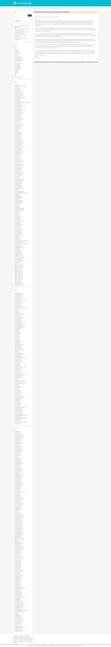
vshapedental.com (18, 591)
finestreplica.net (17, 541)
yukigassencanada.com (19, 498)
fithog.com (16, 372)
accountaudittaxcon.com (19, 220)
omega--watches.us (18, 305)
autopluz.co (16, 310)
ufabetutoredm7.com (18, 278)
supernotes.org (17, 207)
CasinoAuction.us (18, 391)
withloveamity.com (18, 470)
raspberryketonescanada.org (20, 587)
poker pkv (16, 51)
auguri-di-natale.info (18, 302)
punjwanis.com (17, 85)
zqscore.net (16, 212)
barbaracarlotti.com (18, 408)
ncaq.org (16, 456)
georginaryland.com (18, 375)
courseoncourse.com (18, 95)
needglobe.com (17, 236)
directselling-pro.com (18, 622)
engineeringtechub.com (19, 173)
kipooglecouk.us (17, 392)
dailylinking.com (17, 464)
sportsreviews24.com (18, 181)
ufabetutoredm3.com (18, 277)
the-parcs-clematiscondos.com (20, 86)
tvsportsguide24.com (18, 180)
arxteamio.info (17, 218)
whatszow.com (17, 478)
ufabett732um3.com (18, 552)
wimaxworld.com (17, 356)
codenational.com (18, 618)
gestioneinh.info (17, 564)
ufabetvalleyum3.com (18, 279)
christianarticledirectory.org (20, 422)
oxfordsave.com (17, 136)
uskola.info (16, 553)
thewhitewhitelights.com (19, 377)
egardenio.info (17, 216)
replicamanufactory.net (19, 516)
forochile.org (17, 350)
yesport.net (16, 129)
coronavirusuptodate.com (19, 503)
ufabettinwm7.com (18, 270)
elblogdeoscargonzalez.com (20, 367)
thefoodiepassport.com (19, 396)
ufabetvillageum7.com (19, 528)
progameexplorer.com (18, 619)
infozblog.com (17, 364)
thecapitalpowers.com (18, 258)
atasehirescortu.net (18, 172)
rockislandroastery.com (19, 620)
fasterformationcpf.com (19, 123)
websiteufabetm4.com (19, 533)
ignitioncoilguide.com (18, 626)
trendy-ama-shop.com (18, 569)
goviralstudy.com (17, 403)
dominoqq (16, 70)
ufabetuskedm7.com (18, 275)
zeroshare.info (17, 337)
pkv (15, 75)
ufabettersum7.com (18, 269)
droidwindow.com (18, 573)
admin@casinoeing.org (39, 17)
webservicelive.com (18, 631)
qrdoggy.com (17, 195)
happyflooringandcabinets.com (20, 192)
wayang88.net (17, 532)
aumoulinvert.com (18, 395)
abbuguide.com (17, 474)
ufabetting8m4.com (18, 522)
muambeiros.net (17, 363)
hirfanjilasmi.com (17, 230)
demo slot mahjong (18, 56)
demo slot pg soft (18, 60)
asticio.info (16, 215)
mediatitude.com (17, 315)
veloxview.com (17, 281)
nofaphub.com (17, 447)
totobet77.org (17, 263)
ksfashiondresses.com (18, 201)
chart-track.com (17, 352)
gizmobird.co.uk (17, 297)
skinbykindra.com (18, 615)
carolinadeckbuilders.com (19, 326)
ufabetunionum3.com (18, 524)
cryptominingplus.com (18, 142)
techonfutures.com (18, 584)
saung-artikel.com (18, 138)
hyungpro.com (17, 158)
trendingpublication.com (19, 265)
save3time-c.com (18, 311)
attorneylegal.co (17, 176)
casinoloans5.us (17, 389)
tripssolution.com (18, 495)
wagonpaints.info (17, 555)
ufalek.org (16, 189)
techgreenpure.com (18, 482)
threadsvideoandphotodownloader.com (22, 102)
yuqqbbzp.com (17, 501)
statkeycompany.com (18, 325)
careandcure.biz (17, 226)
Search (15, 12)
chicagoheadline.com (18, 438)
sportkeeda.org (17, 223)
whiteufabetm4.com (18, 534)
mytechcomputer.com (18, 627)
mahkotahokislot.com (18, 187)
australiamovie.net (18, 295)
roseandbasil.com (18, 376)
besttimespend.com (18, 224)
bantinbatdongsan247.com (19, 97)
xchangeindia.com (18, 599)
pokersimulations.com (18, 514)
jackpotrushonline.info (18, 106)
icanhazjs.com (17, 400)
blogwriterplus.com (18, 90)
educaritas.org (17, 452)
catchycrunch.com (18, 446)
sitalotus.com (17, 205)
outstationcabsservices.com (20, 596)
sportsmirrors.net (18, 169)
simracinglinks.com (18, 318)
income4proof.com (18, 451)
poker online (21, 641)
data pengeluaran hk (18, 59)
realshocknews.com (18, 197)
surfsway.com (17, 486)
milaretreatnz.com (18, 340)
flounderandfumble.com (19, 542)
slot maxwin (30, 638)
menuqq (15, 635)
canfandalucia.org (18, 592)
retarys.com (16, 122)
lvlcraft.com (16, 490)
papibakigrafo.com (18, 399)
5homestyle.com (17, 423)
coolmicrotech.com (18, 600)
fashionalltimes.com (18, 606)
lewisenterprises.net (18, 462)
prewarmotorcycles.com (19, 317)
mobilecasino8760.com (19, 387)
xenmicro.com (17, 458)
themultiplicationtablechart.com (21, 418)
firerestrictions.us (18, 360)
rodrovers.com (17, 494)
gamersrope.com (17, 110)
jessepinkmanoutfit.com (19, 119)
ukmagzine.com (17, 115)
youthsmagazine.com (18, 152)
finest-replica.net (18, 563)
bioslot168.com (17, 628)
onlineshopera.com (18, 459)
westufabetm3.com (18, 282)
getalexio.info (17, 219)
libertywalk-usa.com (18, 294)
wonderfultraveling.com (19, 353)
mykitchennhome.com (18, 393)
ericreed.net (16, 384)
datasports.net (17, 171)
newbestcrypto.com (18, 134)
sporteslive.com (17, 162)
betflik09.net (17, 455)
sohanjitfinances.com (18, 252)
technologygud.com (18, 196)
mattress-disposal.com (19, 191)
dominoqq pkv (20, 635)
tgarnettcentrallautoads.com (20, 307)
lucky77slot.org (17, 184)
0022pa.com (17, 336)
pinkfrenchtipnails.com (19, 165)
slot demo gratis (17, 63)
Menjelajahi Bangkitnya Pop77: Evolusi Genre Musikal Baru (48, 62)
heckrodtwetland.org (18, 380)
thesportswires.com (18, 157)
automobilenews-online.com (20, 604)
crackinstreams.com (18, 505)
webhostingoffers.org (18, 477)
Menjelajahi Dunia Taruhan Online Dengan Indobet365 (52, 12)
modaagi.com (17, 341)
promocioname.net (18, 354)
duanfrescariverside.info (19, 538)
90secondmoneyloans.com (19, 491)
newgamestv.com (18, 166)
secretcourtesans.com (18, 435)
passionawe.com (17, 239)
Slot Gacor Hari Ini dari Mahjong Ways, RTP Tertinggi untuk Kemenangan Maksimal (48, 645)
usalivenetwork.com (18, 105)
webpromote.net (17, 368)
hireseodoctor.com (18, 509)
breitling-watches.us (18, 306)
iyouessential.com (18, 469)
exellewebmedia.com (18, 111)
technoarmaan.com (18, 608)
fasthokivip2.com (17, 140)
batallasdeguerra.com (18, 345)
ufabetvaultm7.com (18, 526)
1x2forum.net (17, 432)
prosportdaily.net (17, 565)
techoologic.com (17, 585)
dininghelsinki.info (18, 537)
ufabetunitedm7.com (18, 274)
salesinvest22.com (18, 567)
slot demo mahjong (18, 58)
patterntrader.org (18, 203)
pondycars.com (17, 583)
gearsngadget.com (18, 507)
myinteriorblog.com (18, 577)
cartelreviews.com (18, 485)
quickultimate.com (18, 244)
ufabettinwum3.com (18, 271)
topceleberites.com (18, 521)
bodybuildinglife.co (18, 193)
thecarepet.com (17, 89)
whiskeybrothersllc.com (19, 283)
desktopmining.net (18, 410)
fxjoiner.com (16, 614)
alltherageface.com (18, 616)
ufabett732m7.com (18, 571)
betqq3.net (16, 388)
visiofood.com (17, 572)
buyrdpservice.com (18, 128)
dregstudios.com (17, 346)
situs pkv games (17, 67)
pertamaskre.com (18, 101)
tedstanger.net (17, 550)
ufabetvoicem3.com (18, 529)
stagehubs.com (17, 431)
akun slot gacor (17, 54)
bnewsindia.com (17, 579)
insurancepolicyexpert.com (19, 324)
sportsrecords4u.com (18, 520)
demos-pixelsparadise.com (19, 314)
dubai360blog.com (18, 183)
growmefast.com (17, 185)
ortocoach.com (17, 238)
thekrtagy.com (17, 598)
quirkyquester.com (18, 246)
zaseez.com (16, 444)
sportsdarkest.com (18, 154)
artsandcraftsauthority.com (20, 630)
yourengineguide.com (18, 593)
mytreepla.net (17, 513)
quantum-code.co (18, 559)
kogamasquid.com (18, 416)
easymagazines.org (18, 228)
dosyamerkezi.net (18, 320)
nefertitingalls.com (18, 448)
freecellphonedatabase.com (20, 109)
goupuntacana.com (18, 442)
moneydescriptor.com (18, 150)
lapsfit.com (16, 510)
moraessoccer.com (18, 349)
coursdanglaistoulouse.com (20, 299)
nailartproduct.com (18, 487)
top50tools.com (17, 329)
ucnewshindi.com (17, 107)
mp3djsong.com (17, 298)
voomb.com (16, 177)
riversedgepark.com (18, 443)
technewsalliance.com (18, 548)
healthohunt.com (17, 544)
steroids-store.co (17, 369)
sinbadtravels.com (18, 114)
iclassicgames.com (18, 137)
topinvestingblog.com (18, 328)
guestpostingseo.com (18, 91)
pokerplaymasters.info (19, 94)
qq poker (21, 639)
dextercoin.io (17, 420)
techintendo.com (17, 481)
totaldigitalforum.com (18, 607)
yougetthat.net (17, 132)
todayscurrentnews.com (19, 261)
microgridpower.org (18, 234)
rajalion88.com (17, 440)
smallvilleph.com (17, 342)
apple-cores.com (17, 406)
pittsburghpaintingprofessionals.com (21, 240)
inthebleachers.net (18, 411)
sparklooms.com (17, 255)
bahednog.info (17, 98)
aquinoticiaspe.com (18, 144)
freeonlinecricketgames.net (20, 357)
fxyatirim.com (17, 473)
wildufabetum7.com (18, 285)
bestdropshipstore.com (19, 483)
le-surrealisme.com (18, 321)
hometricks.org (17, 231)
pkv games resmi (17, 69)
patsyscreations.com (18, 450)
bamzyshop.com (17, 581)
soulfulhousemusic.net (19, 254)
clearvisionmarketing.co (19, 557)
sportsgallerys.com (18, 168)
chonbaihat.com (17, 365)
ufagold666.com (17, 576)
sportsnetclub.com (18, 133)
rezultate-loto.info (18, 517)
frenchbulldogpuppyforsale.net (20, 415)
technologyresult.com (18, 475)
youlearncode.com (18, 471)
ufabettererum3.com (18, 266)
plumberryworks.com (18, 242)
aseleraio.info (17, 214)
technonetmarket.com (18, 549)
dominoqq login (27, 635)
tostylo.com (16, 130)
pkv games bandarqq (18, 77)
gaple (15, 47)
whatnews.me (17, 560)
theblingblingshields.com (19, 164)
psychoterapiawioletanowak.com (21, 243)
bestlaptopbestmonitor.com (20, 373)
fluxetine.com (17, 385)
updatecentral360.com (19, 209)
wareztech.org (17, 117)
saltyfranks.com (17, 332)
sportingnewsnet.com (18, 160)
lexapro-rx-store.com (18, 412)
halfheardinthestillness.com (20, 381)
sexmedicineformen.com (19, 247)
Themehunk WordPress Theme (77, 645)
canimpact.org (17, 401)
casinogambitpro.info (18, 93)
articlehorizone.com (18, 499)
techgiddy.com (17, 103)
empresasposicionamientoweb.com (21, 610)
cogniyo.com (17, 227)
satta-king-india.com (18, 497)
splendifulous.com (18, 518)
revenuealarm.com (18, 623)
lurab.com (16, 624)
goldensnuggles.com (18, 125)
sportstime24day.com (18, 161)
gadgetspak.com (17, 506)
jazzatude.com (17, 334)
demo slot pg (17, 65)
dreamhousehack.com (18, 602)
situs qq (16, 48)
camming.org (17, 439)
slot (15, 62)
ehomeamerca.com (18, 479)
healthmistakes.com (18, 200)
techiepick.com (17, 580)
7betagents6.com (18, 502)
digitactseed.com (17, 489)
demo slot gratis (17, 66)
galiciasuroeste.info (18, 344)
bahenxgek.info (17, 99)
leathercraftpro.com (18, 232)
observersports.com (18, 141)
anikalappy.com (17, 536)
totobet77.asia (17, 262)
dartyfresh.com (17, 460)
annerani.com (17, 333)
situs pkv (16, 73)
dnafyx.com (16, 466)
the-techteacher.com (18, 603)
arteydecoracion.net (18, 371)
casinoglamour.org (18, 419)
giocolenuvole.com (18, 467)
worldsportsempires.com (19, 208)
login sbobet (16, 52)
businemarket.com (18, 148)
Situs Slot (48, 17)
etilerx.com (16, 540)
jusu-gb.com (16, 87)
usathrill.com (17, 589)
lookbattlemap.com (18, 126)
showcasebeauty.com (18, 322)
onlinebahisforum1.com (19, 436)
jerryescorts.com (17, 175)
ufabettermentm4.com (19, 267)
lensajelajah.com (17, 454)
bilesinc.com (16, 338)
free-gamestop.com (18, 113)
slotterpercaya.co (18, 250)
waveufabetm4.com (18, 530)
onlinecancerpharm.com (19, 188)
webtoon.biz (16, 156)
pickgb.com (16, 199)
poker (15, 74)
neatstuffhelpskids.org (19, 348)
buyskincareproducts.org (19, 414)
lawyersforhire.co (18, 146)
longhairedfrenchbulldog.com (20, 145)
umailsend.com (17, 121)
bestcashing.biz (17, 358)
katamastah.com (17, 211)
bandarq (16, 55)
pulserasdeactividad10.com (20, 407)
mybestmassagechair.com (19, 383)
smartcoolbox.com (18, 251)
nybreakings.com (17, 595)
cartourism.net (17, 404)
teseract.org (16, 568)
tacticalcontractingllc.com (19, 257)
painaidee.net (17, 153)
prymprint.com (17, 222)
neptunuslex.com (17, 301)
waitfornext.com (17, 556)
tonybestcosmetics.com (19, 611)
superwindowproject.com (19, 397)
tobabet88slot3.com (18, 259)
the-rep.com (16, 330)
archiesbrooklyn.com (18, 361)
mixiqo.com (16, 235)
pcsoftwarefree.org (18, 463)
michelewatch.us (17, 303)
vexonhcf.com (17, 313)
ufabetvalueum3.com (18, 525)
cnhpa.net (16, 204)
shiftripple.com (17, 248)
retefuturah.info (17, 545)
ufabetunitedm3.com (18, 273)
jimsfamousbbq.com (18, 293)
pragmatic (16, 71)
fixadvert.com (17, 309)
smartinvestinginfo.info (19, 546)
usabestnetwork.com (18, 118)
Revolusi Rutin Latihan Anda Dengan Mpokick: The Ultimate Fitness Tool (80, 62)
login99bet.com (17, 434)
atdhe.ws (16, 379)
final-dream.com (17, 561)
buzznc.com (16, 612)
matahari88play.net (18, 149)
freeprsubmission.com (18, 575)
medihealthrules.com (18, 588)
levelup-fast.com (17, 512)
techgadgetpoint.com (18, 179)
